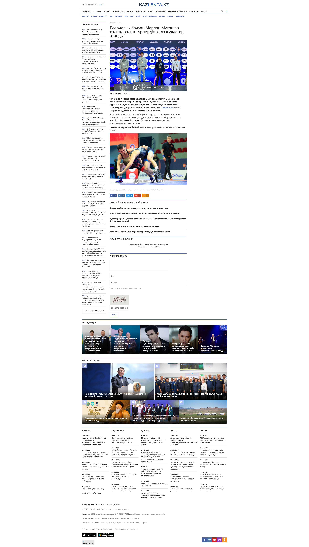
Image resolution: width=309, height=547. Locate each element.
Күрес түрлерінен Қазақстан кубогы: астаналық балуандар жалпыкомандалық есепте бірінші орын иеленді (148, 220)
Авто (173, 430)
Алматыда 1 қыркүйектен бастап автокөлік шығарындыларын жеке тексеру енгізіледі (93, 60)
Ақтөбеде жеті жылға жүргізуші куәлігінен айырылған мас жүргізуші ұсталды (92, 98)
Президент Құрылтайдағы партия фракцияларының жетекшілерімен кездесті (92, 109)
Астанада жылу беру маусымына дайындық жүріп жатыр (93, 88)
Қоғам (130, 11)
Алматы (85, 16)
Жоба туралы (88, 504)
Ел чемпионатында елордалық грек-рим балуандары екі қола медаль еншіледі (145, 213)
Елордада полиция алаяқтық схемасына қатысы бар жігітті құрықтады (93, 41)
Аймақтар (87, 11)
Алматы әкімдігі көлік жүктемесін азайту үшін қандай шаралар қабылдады (94, 167)
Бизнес (162, 16)
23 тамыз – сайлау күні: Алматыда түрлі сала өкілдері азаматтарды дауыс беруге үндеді (153, 441)
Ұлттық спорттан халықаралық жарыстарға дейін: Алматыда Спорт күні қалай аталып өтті (213, 488)
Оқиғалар (140, 11)
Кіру (157, 247)
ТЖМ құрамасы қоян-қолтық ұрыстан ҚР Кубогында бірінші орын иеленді (93, 140)
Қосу (114, 314)
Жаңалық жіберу (112, 504)
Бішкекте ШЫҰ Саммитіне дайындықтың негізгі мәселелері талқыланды (94, 158)
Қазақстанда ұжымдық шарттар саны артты (154, 484)
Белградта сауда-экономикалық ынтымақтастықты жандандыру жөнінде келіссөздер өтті (95, 454)
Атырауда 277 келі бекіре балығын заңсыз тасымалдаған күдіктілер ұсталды (93, 203)
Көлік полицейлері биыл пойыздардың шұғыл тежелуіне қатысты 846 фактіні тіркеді (125, 464)
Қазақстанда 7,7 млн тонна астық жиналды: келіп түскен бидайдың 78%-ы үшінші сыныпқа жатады (94, 252)
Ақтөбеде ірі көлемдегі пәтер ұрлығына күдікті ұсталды (94, 232)
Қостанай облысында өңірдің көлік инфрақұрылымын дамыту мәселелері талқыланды (94, 79)
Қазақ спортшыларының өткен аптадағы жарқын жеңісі (135, 226)
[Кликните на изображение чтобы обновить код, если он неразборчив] (119, 304)
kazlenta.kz (167, 107)
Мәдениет (161, 11)
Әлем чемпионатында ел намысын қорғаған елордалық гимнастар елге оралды (212, 476)
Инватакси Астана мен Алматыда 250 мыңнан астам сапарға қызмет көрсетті (153, 495)
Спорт (150, 11)
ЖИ (111, 16)
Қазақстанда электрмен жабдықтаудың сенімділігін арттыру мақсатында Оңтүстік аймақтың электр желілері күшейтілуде (93, 300)
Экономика (118, 11)
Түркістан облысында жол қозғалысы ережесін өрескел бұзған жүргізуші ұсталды (124, 488)
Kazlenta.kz (86, 514)
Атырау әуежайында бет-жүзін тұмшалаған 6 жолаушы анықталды (124, 476)
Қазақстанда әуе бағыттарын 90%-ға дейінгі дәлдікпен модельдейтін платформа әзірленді (92, 274)
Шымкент (103, 16)
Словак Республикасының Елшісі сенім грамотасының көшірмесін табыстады (93, 490)
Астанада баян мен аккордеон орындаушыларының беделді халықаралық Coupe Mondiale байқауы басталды (93, 286)
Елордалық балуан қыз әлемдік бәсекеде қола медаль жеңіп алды (139, 208)
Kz (104, 4)
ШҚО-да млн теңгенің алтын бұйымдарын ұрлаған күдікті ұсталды (92, 131)
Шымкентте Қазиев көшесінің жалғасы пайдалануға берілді (182, 453)
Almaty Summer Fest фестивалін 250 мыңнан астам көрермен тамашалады (93, 50)
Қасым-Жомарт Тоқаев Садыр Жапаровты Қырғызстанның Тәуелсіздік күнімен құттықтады (94, 121)
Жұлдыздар (180, 16)
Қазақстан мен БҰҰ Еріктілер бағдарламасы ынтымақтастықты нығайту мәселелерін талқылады (94, 441)
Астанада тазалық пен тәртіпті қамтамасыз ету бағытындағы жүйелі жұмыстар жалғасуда (94, 222)
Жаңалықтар (90, 24)
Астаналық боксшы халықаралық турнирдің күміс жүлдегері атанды (140, 232)
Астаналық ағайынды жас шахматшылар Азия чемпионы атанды (213, 464)
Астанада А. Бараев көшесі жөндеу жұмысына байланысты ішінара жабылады (94, 194)
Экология (194, 11)
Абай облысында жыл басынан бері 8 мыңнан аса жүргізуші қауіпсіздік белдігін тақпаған (124, 452)
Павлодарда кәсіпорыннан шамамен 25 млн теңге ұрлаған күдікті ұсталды (94, 212)
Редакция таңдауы (177, 11)
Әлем (98, 11)
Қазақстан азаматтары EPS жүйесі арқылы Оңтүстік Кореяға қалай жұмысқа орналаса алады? (152, 472)
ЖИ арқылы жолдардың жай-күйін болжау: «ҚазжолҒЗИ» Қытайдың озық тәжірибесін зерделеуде (182, 465)
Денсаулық (129, 16)
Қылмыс (118, 16)
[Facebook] (204, 539)
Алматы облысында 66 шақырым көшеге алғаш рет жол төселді (182, 478)
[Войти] (227, 11)
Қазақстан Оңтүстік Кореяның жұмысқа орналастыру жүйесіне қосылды (95, 466)
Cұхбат (170, 16)
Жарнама (99, 504)
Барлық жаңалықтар (94, 310)
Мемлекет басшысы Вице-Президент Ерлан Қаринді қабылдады (92, 32)
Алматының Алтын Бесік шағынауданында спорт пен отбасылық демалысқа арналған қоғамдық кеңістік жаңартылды (153, 457)
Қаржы (204, 11)
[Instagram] (219, 539)
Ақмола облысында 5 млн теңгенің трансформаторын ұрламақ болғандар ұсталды (94, 70)
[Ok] (224, 539)
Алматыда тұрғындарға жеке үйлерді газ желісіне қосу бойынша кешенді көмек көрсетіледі (93, 263)
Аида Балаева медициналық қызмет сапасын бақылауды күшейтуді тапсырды (91, 240)
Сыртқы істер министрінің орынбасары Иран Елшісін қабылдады (93, 478)
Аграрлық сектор (150, 16)
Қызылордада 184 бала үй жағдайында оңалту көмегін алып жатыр (94, 176)
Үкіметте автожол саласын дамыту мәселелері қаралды (182, 489)
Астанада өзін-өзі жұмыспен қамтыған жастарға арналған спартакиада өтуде (93, 185)
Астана (94, 16)
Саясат (107, 11)
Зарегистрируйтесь (136, 245)
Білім (138, 16)
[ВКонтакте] (209, 539)
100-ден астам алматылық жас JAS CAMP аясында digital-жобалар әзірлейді (94, 149)
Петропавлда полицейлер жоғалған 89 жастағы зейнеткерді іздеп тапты (122, 440)
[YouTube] (214, 539)
